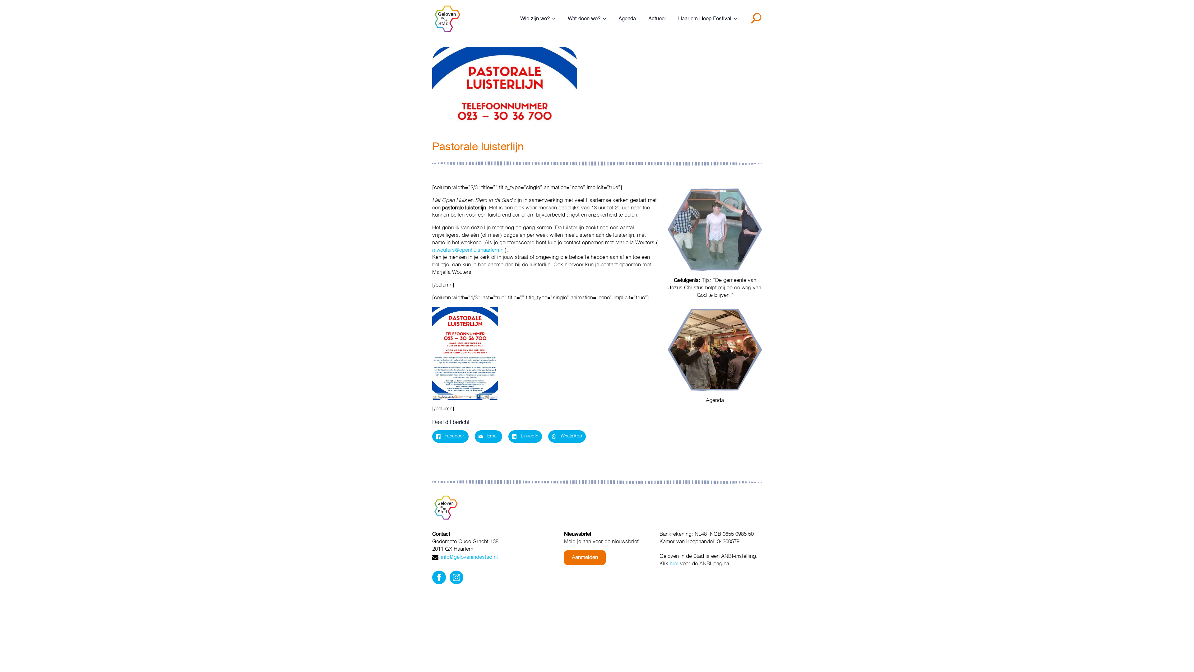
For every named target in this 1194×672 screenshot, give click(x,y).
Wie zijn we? (535, 18)
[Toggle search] (757, 20)
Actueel (657, 18)
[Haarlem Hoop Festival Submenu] (737, 19)
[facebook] (439, 577)
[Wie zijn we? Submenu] (556, 19)
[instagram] (456, 577)
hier (674, 564)
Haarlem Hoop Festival (704, 18)
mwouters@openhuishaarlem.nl (468, 250)
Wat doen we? (584, 18)
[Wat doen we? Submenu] (606, 19)
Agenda (627, 18)
